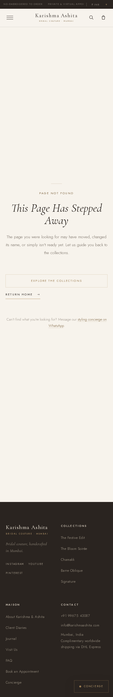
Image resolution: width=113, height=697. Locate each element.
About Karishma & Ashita (25, 616)
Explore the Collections (56, 281)
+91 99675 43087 (75, 615)
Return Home (19, 294)
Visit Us (12, 649)
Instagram (15, 564)
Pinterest (14, 573)
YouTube (36, 564)
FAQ (9, 660)
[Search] (91, 17)
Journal (11, 638)
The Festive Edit (73, 537)
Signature (68, 581)
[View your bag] (103, 17)
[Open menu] (20, 18)
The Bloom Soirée (74, 548)
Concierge (14, 682)
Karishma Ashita (56, 17)
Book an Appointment (22, 671)
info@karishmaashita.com (80, 625)
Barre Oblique (72, 570)
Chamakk (68, 559)
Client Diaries (16, 627)
